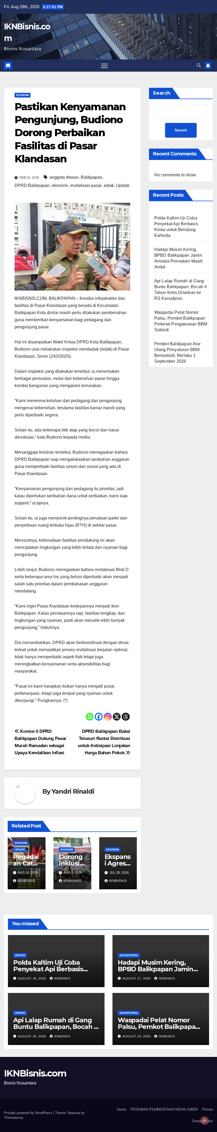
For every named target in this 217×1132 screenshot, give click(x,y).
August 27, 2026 (137, 978)
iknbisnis (26, 881)
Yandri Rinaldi (73, 791)
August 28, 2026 (32, 978)
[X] (117, 717)
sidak (109, 185)
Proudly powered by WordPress (28, 1113)
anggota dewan (64, 177)
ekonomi (60, 185)
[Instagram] (108, 717)
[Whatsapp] (90, 717)
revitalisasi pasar (86, 185)
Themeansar (13, 1118)
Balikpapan (91, 177)
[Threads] (126, 717)
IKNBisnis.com (35, 1073)
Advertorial (128, 955)
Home (121, 1109)
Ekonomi (22, 95)
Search (161, 93)
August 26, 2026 (32, 1036)
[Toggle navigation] (104, 66)
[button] (199, 65)
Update (123, 185)
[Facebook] (99, 717)
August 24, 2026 (137, 1036)
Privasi (207, 1109)
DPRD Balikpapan (32, 185)
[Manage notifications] (204, 1120)
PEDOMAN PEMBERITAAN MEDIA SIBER (164, 1109)
